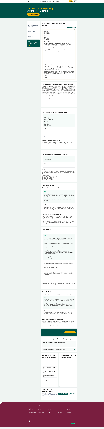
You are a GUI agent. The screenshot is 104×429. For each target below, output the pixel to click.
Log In (68, 408)
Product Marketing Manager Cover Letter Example (49, 372)
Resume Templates (40, 409)
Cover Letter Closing (31, 34)
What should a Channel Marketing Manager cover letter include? (55, 349)
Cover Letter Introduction (31, 31)
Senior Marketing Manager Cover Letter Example (49, 383)
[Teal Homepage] (29, 421)
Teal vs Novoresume (60, 409)
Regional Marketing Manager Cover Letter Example (49, 368)
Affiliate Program (69, 413)
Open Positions (69, 412)
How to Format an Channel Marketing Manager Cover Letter (33, 26)
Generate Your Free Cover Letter (33, 14)
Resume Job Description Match (33, 412)
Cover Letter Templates (41, 412)
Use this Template (72, 393)
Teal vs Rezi (59, 408)
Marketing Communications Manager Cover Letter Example (49, 380)
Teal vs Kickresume (60, 412)
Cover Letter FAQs (30, 36)
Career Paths (49, 413)
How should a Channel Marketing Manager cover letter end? (54, 345)
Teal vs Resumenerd (60, 413)
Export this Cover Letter (71, 27)
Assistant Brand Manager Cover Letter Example (48, 360)
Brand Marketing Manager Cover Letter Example (48, 364)
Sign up (71, 1)
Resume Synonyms (50, 409)
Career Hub (49, 408)
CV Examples (40, 413)
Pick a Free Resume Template (63, 393)
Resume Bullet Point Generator (32, 413)
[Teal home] (29, 1)
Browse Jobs (49, 412)
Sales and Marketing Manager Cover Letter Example (49, 376)
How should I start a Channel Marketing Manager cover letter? (54, 342)
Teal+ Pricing (69, 409)
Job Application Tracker (32, 408)
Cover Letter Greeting (31, 29)
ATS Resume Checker (31, 409)
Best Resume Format (41, 408)
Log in (75, 1)
